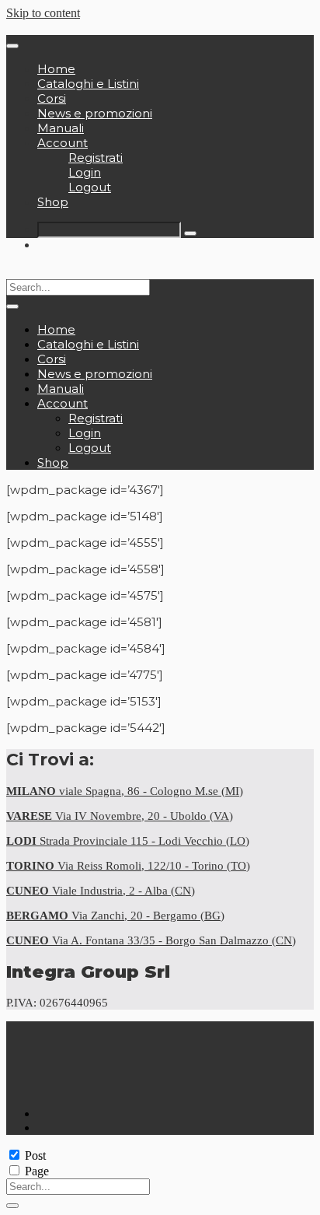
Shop (52, 201)
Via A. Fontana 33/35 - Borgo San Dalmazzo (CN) (151, 940)
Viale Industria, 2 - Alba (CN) (100, 890)
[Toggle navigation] (12, 46)
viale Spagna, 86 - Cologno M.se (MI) (124, 791)
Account (62, 142)
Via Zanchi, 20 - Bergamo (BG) (115, 915)
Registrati (95, 157)
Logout (89, 187)
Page (37, 1171)
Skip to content (43, 12)
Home (56, 68)
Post (35, 1155)
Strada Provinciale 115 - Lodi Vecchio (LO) (127, 841)
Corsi (51, 98)
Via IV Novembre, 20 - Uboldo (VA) (119, 816)
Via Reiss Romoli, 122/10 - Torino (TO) (128, 866)
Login (84, 172)
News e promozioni (94, 113)
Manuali (60, 128)
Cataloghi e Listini (88, 83)
